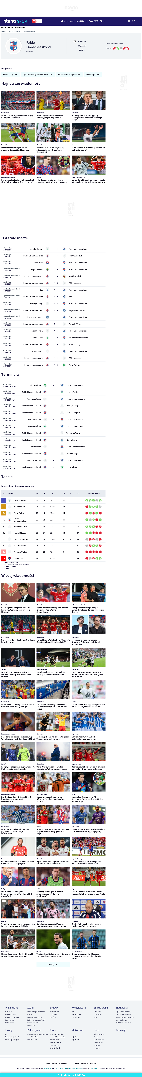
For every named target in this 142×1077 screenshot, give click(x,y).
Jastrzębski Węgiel (121, 1020)
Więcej (51, 964)
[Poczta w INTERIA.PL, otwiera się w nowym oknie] (133, 21)
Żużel (30, 1007)
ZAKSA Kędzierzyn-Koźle (123, 1023)
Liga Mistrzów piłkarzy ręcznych (37, 1034)
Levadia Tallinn (20, 500)
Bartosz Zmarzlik (32, 1023)
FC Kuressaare (20, 546)
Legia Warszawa (10, 1014)
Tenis (53, 1030)
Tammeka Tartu (20, 526)
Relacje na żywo (99, 1034)
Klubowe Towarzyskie (67, 74)
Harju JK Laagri (20, 533)
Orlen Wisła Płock (32, 1037)
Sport (9, 31)
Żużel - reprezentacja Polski (36, 1020)
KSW (95, 1017)
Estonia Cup (8, 74)
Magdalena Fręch (55, 1042)
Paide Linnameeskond (21, 520)
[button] (104, 21)
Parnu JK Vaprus (21, 539)
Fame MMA (97, 1012)
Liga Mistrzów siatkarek (123, 1014)
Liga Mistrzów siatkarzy (123, 1012)
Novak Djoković (55, 1048)
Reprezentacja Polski (12, 1037)
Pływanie (97, 1048)
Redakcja (121, 1030)
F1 (72, 1034)
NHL (6, 1034)
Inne (96, 1030)
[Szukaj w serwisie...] (129, 21)
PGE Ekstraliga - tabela (34, 1017)
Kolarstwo (97, 1045)
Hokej (8, 1030)
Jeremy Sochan (76, 1014)
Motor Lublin (31, 1026)
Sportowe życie (99, 1040)
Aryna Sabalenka (55, 1045)
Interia (3, 31)
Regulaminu (47, 1068)
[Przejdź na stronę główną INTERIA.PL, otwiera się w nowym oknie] (9, 21)
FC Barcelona (9, 1023)
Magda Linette (54, 1040)
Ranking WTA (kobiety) (57, 1034)
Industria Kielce (32, 1040)
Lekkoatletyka (98, 1042)
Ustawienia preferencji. (75, 1068)
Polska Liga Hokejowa (12, 1040)
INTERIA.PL (95, 1068)
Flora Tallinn (19, 513)
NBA (73, 1012)
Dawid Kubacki (54, 1012)
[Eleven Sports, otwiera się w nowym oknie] (37, 21)
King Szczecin (76, 1017)
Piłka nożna (17, 31)
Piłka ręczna (34, 1030)
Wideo (96, 1037)
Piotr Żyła (53, 1017)
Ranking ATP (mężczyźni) (57, 1037)
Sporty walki (101, 1007)
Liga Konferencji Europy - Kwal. (36, 74)
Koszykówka (79, 1007)
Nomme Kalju (19, 507)
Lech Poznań (9, 1020)
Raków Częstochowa (12, 1017)
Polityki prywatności (61, 1068)
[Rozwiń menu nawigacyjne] (138, 21)
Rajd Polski (75, 1040)
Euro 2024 (8, 1012)
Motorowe (77, 1030)
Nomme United (20, 552)
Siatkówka (122, 1007)
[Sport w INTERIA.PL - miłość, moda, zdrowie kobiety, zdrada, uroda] (23, 21)
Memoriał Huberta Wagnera (125, 1017)
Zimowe (54, 1007)
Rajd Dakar (75, 1037)
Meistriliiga (90, 74)
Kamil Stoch (53, 1014)
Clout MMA (97, 1014)
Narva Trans (19, 558)
